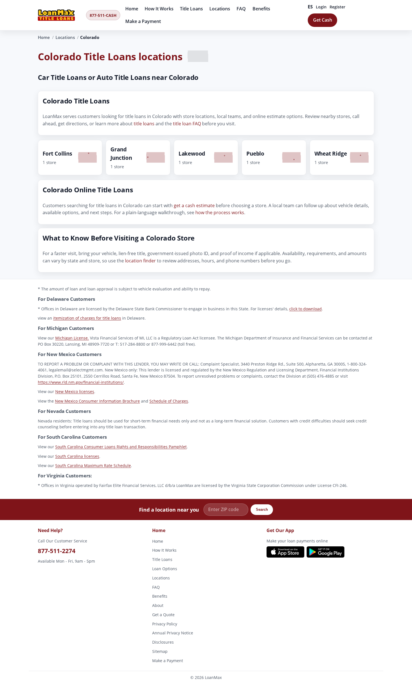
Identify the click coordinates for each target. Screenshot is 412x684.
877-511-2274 (56, 551)
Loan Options (164, 568)
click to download (305, 308)
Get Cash (322, 20)
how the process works (219, 213)
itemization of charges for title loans (87, 318)
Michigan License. (72, 338)
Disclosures (163, 642)
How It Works (159, 9)
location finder (140, 261)
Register (337, 7)
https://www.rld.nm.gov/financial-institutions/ (81, 382)
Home (131, 9)
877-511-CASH (103, 15)
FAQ (241, 9)
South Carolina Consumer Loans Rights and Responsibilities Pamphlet (121, 446)
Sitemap (160, 651)
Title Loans (191, 9)
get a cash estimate (194, 205)
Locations (219, 9)
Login (321, 7)
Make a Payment (143, 21)
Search (262, 509)
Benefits (261, 9)
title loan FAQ (187, 124)
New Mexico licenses (74, 391)
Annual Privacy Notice (172, 633)
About (157, 605)
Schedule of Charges (168, 401)
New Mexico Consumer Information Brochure (97, 401)
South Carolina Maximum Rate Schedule (93, 465)
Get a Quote (163, 614)
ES (310, 7)
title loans (144, 124)
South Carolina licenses (77, 456)
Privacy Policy (164, 624)
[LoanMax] (60, 15)
